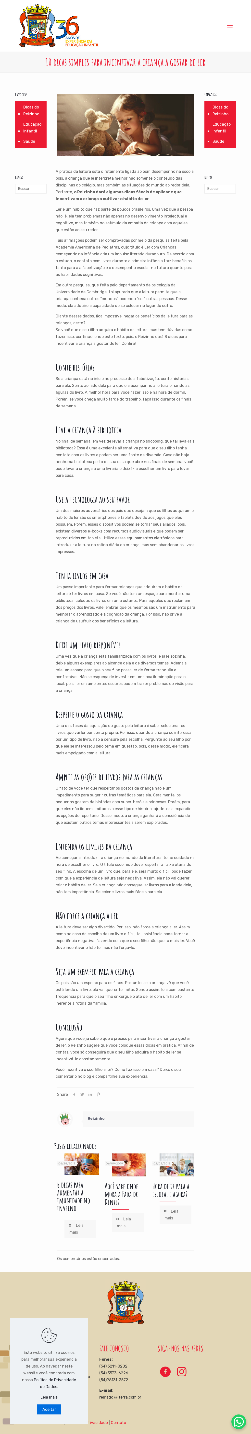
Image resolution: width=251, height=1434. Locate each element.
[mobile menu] (230, 26)
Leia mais (49, 1397)
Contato (118, 1422)
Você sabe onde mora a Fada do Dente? (122, 1194)
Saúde (29, 141)
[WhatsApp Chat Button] (238, 1421)
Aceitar (49, 1409)
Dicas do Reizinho (31, 110)
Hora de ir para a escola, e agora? (170, 1190)
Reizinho (96, 1118)
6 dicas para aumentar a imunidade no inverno (73, 1196)
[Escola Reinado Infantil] (58, 25)
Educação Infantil (32, 127)
